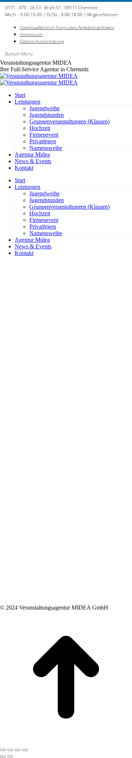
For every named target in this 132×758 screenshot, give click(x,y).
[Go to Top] (66, 741)
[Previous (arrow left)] (3, 756)
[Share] (10, 750)
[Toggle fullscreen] (18, 750)
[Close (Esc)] (3, 750)
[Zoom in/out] (25, 750)
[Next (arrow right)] (10, 756)
